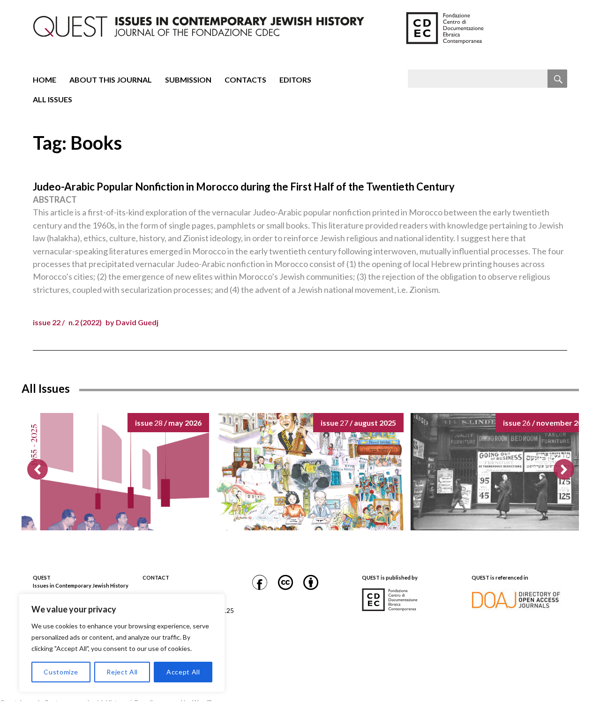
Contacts (245, 79)
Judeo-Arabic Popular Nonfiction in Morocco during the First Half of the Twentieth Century (244, 186)
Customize (61, 672)
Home (44, 79)
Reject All (122, 672)
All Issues (52, 99)
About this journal (110, 79)
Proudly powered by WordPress (179, 702)
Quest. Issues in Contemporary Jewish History (63, 702)
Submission (188, 79)
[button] (564, 469)
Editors (295, 79)
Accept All (183, 672)
